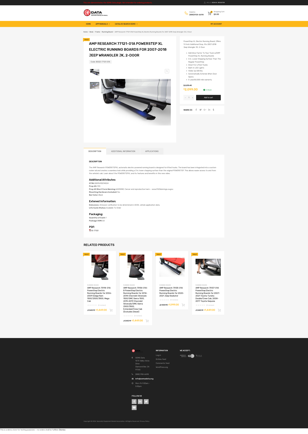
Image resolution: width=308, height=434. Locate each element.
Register (221, 2)
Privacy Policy (144, 421)
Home (88, 24)
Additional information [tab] (123, 151)
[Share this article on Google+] (204, 109)
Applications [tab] (152, 151)
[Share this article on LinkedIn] (208, 109)
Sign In (214, 2)
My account (216, 24)
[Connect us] (134, 401)
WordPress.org (162, 367)
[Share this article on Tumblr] (213, 109)
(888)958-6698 (195, 15)
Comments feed (162, 363)
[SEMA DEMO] (96, 15)
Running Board (107, 32)
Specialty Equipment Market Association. (111, 421)
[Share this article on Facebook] (195, 109)
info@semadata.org (144, 379)
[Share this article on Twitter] (200, 109)
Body (91, 32)
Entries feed (161, 359)
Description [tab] (94, 151)
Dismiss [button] (62, 430)
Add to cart (208, 98)
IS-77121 (94, 231)
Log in (158, 355)
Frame (97, 32)
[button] (167, 71)
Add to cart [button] (111, 310)
